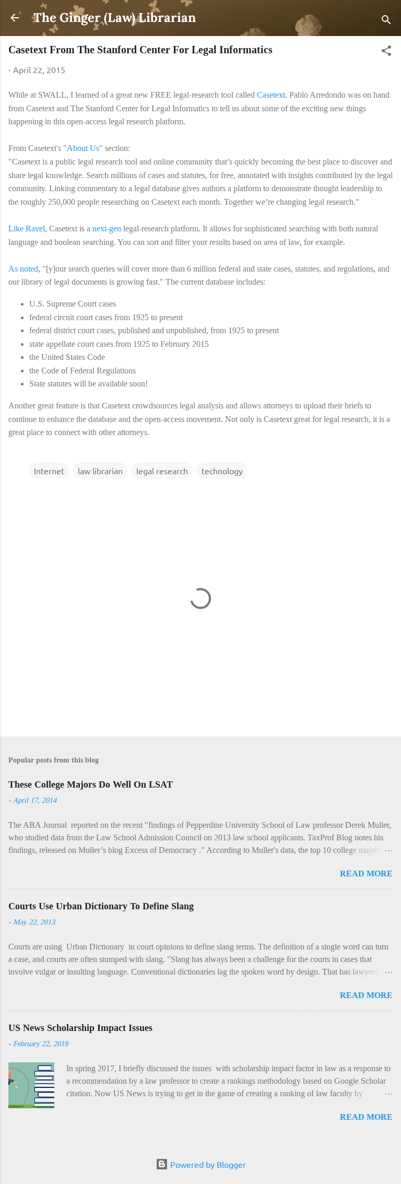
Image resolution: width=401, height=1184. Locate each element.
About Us (83, 148)
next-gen (106, 228)
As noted (23, 268)
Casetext (271, 94)
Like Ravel (26, 228)
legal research (162, 470)
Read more (366, 873)
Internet (49, 470)
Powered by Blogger (207, 1164)
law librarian (100, 470)
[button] (386, 52)
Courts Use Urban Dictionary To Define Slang (101, 906)
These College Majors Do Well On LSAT (90, 784)
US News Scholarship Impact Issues (80, 1028)
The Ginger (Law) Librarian (114, 17)
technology (222, 470)
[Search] (386, 21)
